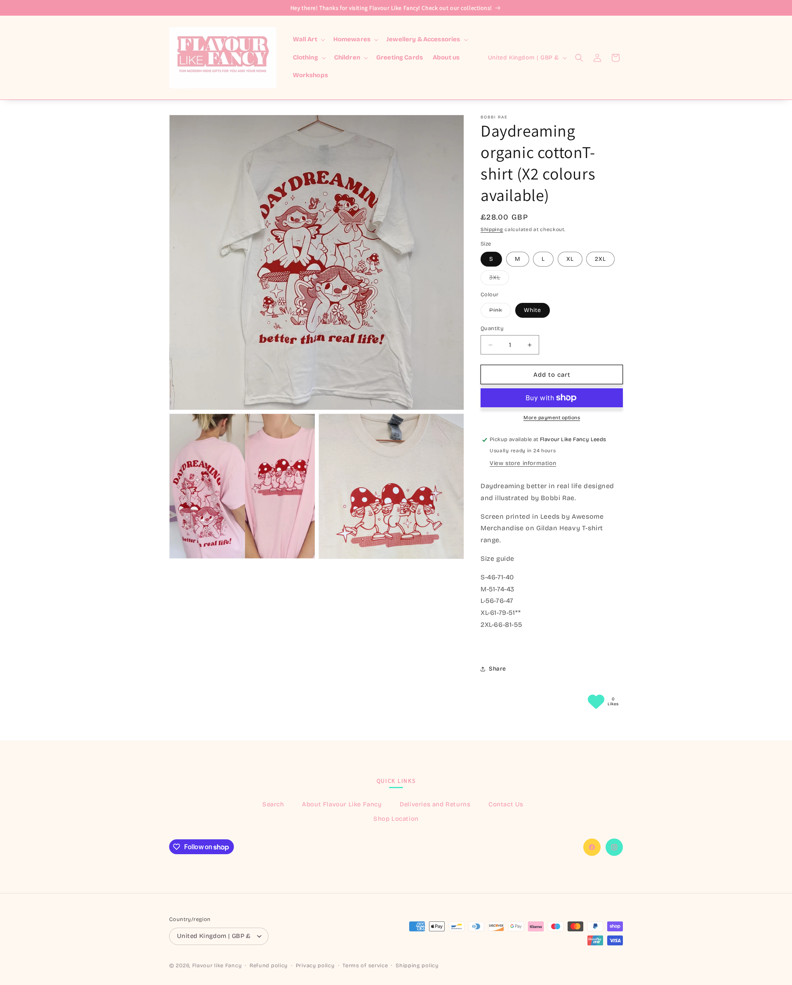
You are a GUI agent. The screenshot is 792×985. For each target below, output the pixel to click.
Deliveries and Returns (435, 804)
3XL (499, 279)
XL (570, 258)
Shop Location (396, 818)
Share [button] (497, 668)
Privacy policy (315, 965)
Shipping (492, 229)
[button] (308, 40)
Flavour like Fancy (217, 965)
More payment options (551, 417)
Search (273, 804)
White (532, 310)
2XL (600, 258)
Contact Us (505, 804)
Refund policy (269, 965)
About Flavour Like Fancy (342, 804)
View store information (523, 463)
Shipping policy (417, 965)
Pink (500, 312)
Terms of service (365, 965)
